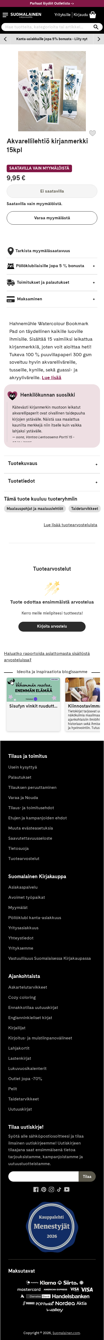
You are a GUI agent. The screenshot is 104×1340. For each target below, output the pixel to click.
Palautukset (19, 777)
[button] (5, 15)
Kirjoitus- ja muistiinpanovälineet (40, 1037)
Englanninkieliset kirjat (30, 1017)
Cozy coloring (22, 997)
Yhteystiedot (21, 937)
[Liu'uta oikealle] (98, 39)
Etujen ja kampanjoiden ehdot (37, 817)
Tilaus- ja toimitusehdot (31, 807)
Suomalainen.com (66, 1333)
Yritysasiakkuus (23, 927)
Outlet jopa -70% (25, 1078)
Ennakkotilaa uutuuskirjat (33, 1007)
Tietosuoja (18, 848)
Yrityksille (62, 15)
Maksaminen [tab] (29, 298)
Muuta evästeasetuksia (30, 828)
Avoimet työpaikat (26, 897)
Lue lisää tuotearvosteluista (70, 524)
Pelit (12, 1088)
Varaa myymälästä (52, 217)
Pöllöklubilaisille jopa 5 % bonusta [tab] (50, 265)
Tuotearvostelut (23, 858)
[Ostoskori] (92, 14)
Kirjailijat (17, 1027)
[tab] (52, 465)
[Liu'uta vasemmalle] (5, 39)
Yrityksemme (20, 948)
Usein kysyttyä (22, 767)
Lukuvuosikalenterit (27, 1068)
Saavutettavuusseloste (30, 838)
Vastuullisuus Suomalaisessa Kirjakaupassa (49, 958)
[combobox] (52, 27)
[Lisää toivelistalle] (92, 133)
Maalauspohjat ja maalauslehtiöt (35, 508)
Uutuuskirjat (20, 1109)
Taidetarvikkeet (84, 508)
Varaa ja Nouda (23, 797)
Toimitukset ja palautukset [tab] (42, 282)
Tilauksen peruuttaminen (32, 787)
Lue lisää (51, 377)
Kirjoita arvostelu (52, 626)
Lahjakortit (19, 1048)
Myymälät (18, 907)
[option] (52, 39)
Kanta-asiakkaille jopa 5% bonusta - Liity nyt (51, 39)
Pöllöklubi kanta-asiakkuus (34, 917)
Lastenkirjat (19, 1058)
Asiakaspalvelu (23, 887)
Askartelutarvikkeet (27, 987)
